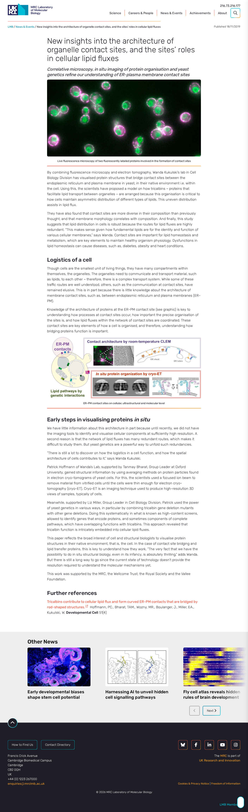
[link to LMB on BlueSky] (182, 744)
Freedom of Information (225, 783)
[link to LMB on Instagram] (235, 744)
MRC (223, 756)
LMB (10, 26)
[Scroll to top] (12, 722)
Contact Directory (58, 745)
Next (210, 710)
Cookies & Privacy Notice (193, 783)
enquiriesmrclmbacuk (26, 783)
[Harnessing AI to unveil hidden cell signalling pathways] (136, 667)
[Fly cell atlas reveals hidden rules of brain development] (214, 667)
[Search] (235, 13)
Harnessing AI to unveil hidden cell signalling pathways (136, 694)
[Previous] (194, 710)
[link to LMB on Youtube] (222, 744)
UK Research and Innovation (219, 760)
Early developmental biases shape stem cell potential (56, 694)
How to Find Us (22, 745)
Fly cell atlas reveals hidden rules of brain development (211, 694)
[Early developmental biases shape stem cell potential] (59, 667)
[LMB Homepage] (30, 10)
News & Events (25, 26)
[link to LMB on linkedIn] (209, 744)
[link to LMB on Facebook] (196, 744)
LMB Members (230, 804)
